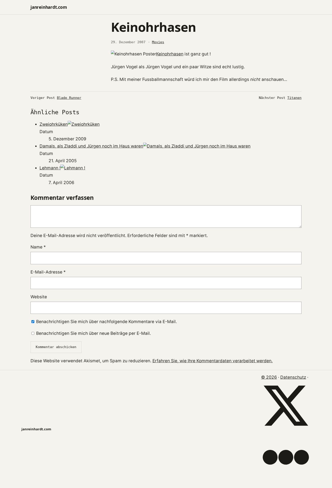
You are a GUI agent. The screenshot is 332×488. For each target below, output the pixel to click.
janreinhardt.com (48, 7)
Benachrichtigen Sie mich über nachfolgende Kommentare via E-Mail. (106, 321)
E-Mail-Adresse (48, 272)
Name (38, 247)
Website (38, 296)
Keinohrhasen (169, 54)
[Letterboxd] (286, 480)
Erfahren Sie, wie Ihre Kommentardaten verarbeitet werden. (212, 360)
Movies (158, 42)
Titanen (294, 98)
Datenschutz (293, 377)
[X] (286, 428)
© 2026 (269, 377)
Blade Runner (69, 98)
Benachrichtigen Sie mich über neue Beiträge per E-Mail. (93, 333)
